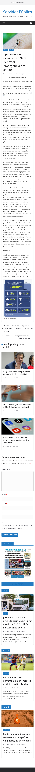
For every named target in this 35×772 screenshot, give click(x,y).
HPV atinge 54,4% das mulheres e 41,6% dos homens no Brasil (17, 405)
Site (2, 513)
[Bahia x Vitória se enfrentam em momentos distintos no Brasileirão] (17, 662)
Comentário (6, 469)
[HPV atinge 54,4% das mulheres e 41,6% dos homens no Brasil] (17, 386)
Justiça (5, 613)
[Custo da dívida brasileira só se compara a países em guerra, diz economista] (17, 718)
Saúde (11, 50)
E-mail (4, 504)
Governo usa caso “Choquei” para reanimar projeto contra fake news (16, 440)
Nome (4, 495)
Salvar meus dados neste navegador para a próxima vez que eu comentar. (16, 527)
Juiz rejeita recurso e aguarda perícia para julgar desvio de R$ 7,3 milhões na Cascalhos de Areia (17, 622)
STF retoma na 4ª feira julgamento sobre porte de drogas (16, 337)
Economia (6, 730)
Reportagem (21, 74)
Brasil (5, 50)
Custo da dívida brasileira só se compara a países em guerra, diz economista (17, 737)
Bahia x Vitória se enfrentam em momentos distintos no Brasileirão (17, 681)
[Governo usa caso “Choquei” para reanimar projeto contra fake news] (17, 419)
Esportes (6, 673)
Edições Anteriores (17, 584)
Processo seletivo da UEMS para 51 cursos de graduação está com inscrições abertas (18, 328)
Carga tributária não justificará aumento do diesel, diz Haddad (16, 372)
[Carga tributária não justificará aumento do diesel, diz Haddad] (17, 353)
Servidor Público (17, 11)
